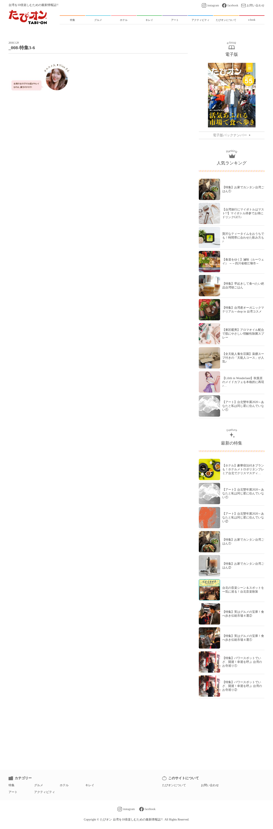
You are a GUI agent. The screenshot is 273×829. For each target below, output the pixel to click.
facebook (232, 5)
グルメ (38, 785)
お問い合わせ (255, 5)
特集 (12, 785)
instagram (213, 5)
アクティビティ (44, 792)
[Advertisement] (98, 112)
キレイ (89, 785)
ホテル (64, 785)
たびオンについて (174, 785)
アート (13, 792)
